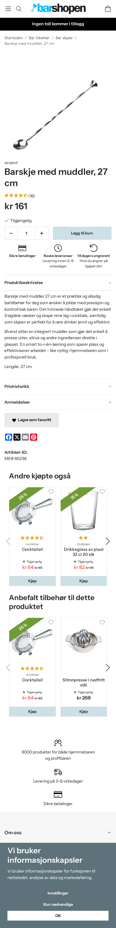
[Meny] (8, 9)
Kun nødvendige (58, 904)
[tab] (58, 283)
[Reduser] (11, 233)
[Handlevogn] (108, 9)
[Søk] (18, 9)
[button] (32, 581)
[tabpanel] (58, 334)
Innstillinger (58, 893)
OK (58, 915)
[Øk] (41, 233)
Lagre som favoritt (33, 419)
